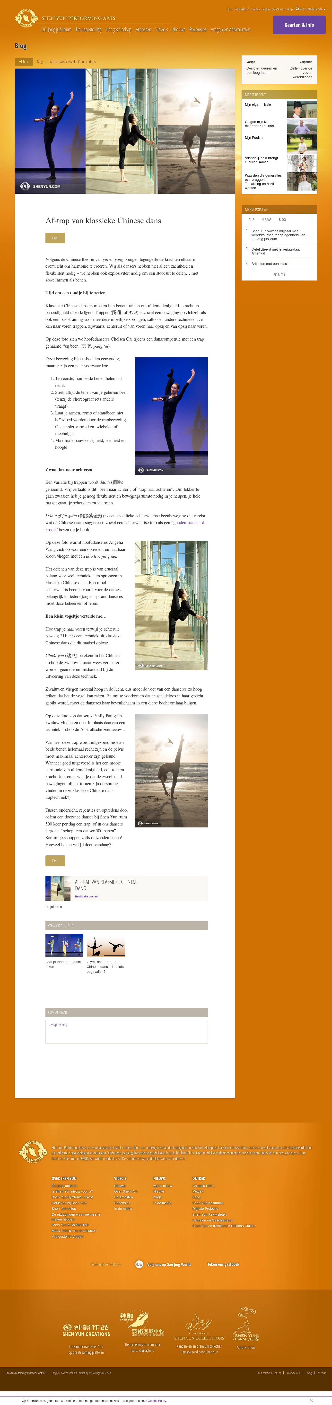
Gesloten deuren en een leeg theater (261, 70)
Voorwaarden (293, 1372)
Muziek (197, 1191)
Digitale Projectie (205, 1208)
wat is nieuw (162, 1185)
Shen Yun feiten (64, 1208)
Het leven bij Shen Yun (69, 1203)
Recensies (198, 29)
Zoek (303, 9)
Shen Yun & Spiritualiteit (70, 1224)
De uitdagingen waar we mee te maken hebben (76, 1216)
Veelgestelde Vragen (67, 1236)
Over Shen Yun (64, 1178)
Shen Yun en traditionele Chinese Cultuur (224, 1225)
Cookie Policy (157, 1400)
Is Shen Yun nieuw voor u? (72, 1191)
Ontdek (255, 9)
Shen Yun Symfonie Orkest (72, 1197)
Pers (229, 9)
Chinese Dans (203, 1185)
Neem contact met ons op (277, 9)
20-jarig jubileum (56, 29)
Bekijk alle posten (86, 896)
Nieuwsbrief (241, 9)
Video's (161, 29)
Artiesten (143, 29)
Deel (55, 238)
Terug (25, 61)
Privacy (309, 1372)
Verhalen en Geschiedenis (212, 1220)
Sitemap (322, 1372)
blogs (157, 1197)
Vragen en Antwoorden (230, 29)
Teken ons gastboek (223, 1264)
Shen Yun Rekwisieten (209, 1214)
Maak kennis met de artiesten (74, 1230)
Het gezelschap (118, 29)
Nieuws (178, 29)
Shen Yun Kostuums (207, 1203)
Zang (196, 1197)
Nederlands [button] (315, 9)
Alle (251, 219)
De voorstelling (88, 29)
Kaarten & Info (299, 24)
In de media (123, 1208)
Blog (40, 61)
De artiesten (123, 1197)
